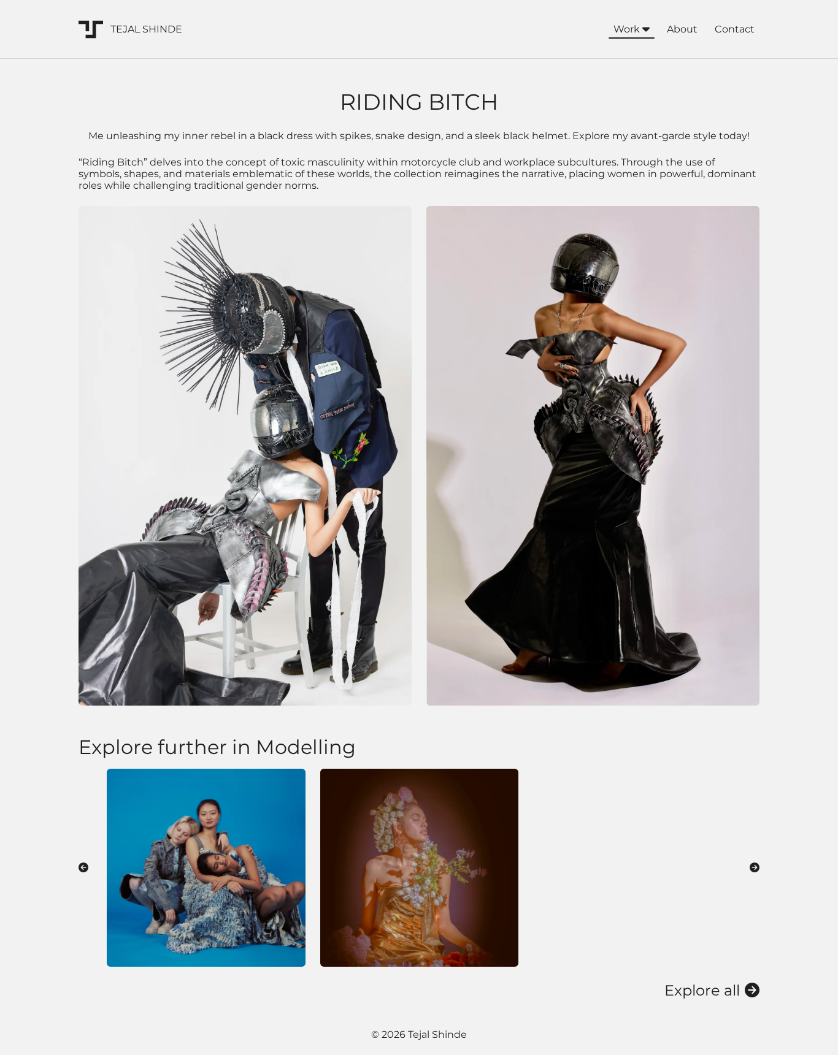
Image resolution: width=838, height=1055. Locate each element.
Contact (735, 29)
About (682, 29)
